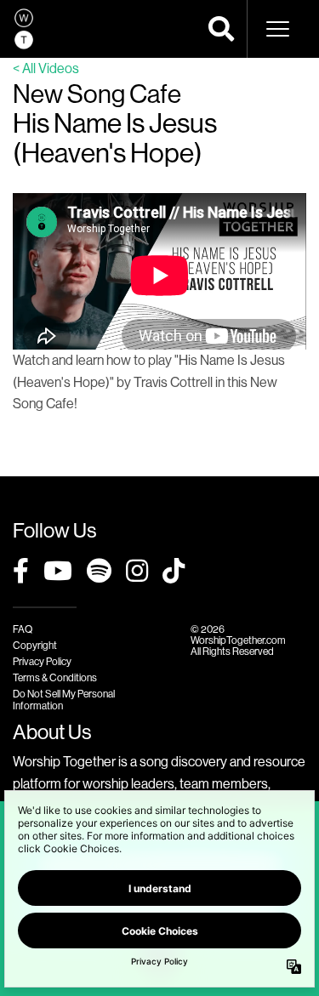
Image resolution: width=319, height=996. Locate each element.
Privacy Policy (42, 661)
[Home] (24, 29)
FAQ (22, 629)
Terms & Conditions (55, 677)
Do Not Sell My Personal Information (64, 699)
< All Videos (46, 68)
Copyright (35, 645)
